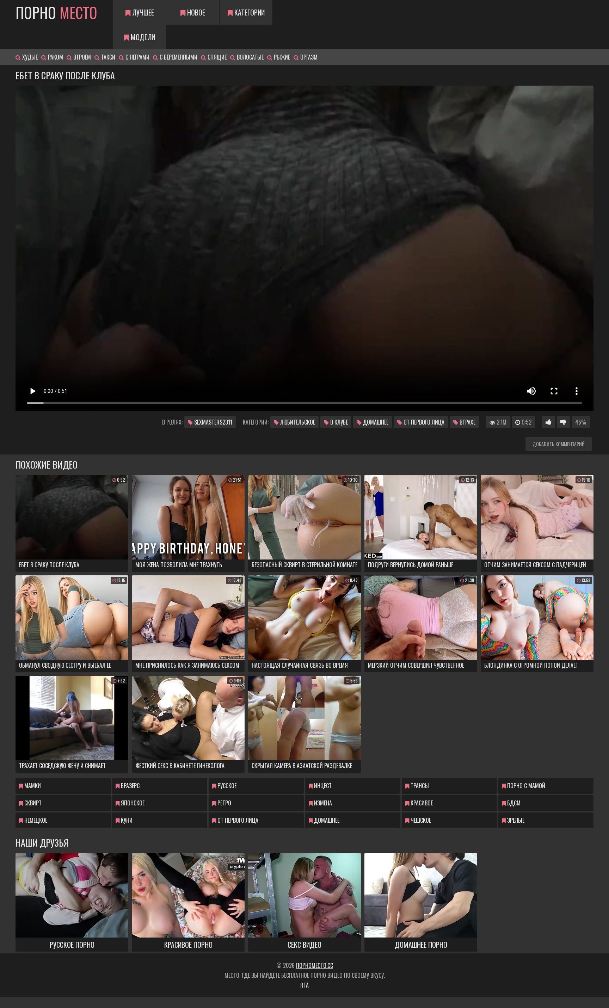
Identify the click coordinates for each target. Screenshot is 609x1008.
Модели (142, 37)
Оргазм (308, 57)
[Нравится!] (548, 422)
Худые (29, 57)
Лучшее (142, 12)
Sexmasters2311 (212, 422)
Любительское (297, 422)
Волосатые (249, 57)
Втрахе (466, 422)
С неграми (136, 57)
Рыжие (281, 57)
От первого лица (423, 422)
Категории (249, 12)
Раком (55, 57)
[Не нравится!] (563, 422)
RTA (304, 985)
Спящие (216, 57)
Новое (195, 12)
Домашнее (375, 422)
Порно (56, 12)
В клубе (338, 422)
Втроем (81, 57)
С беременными (177, 57)
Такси (107, 57)
